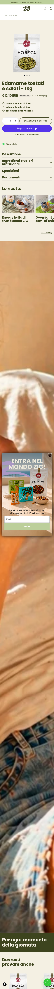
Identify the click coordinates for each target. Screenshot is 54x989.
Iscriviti (27, 526)
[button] (5, 984)
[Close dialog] (50, 455)
